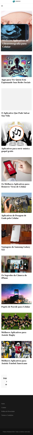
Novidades (5, 40)
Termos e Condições (7, 415)
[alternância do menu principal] (2, 6)
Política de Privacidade (8, 411)
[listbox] (16, 31)
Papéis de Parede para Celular (15, 307)
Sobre (3, 403)
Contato (3, 407)
